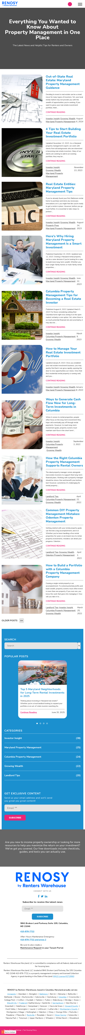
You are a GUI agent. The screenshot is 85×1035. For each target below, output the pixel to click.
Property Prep (52, 225)
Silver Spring (60, 1015)
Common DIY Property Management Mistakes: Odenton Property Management (63, 515)
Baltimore (43, 994)
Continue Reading (55, 112)
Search (10, 639)
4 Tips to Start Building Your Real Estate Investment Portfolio (63, 132)
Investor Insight (53, 118)
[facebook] (39, 896)
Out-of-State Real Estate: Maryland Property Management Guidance (63, 82)
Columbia (62, 997)
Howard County (71, 1006)
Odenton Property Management (60, 555)
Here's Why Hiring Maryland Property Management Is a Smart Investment (63, 241)
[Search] (79, 645)
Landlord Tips (52, 496)
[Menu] (80, 4)
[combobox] (41, 645)
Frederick (23, 1003)
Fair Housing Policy (30, 1030)
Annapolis (11, 994)
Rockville (31, 1015)
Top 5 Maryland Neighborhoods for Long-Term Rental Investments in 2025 (42, 693)
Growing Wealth (67, 118)
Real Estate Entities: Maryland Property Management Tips (61, 188)
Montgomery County (69, 1009)
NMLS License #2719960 (63, 976)
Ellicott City (12, 1003)
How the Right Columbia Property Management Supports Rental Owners (64, 462)
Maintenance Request (31, 948)
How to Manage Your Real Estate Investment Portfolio (63, 352)
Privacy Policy (8, 1030)
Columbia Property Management (60, 336)
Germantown (58, 1003)
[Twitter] (42, 896)
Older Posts (9, 620)
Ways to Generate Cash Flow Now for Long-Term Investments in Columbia (63, 405)
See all (7, 781)
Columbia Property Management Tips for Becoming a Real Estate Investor (63, 297)
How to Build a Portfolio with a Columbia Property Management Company (64, 571)
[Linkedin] (46, 896)
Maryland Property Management (60, 121)
